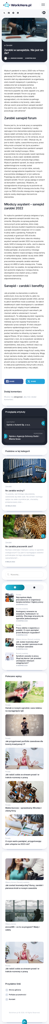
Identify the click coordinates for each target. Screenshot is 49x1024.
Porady (18, 595)
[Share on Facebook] (9, 13)
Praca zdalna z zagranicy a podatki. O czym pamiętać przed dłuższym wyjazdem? (28, 630)
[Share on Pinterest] (13, 13)
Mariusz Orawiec (15, 58)
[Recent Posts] (14, 587)
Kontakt (12, 999)
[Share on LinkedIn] (18, 13)
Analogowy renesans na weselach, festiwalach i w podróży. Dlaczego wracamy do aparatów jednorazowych (29, 615)
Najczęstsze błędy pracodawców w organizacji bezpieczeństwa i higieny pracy (29, 599)
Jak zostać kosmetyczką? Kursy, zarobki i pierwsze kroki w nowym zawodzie (29, 644)
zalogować (18, 397)
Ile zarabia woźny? (15, 490)
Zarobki (9, 45)
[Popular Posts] (34, 587)
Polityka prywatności (17, 995)
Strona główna (15, 990)
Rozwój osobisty (22, 609)
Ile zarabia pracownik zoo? (19, 546)
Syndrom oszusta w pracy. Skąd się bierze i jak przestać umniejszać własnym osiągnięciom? (28, 659)
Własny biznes (21, 639)
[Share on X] (4, 13)
